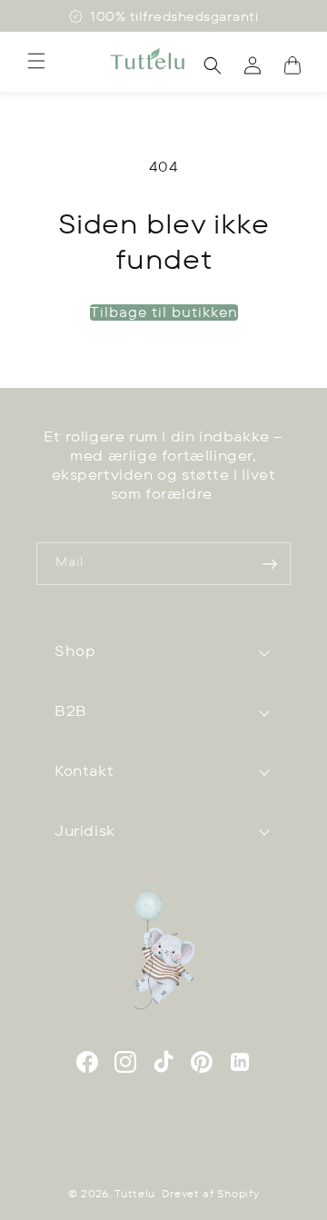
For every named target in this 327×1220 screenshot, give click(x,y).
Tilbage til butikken (164, 312)
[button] (36, 61)
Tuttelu (134, 1193)
